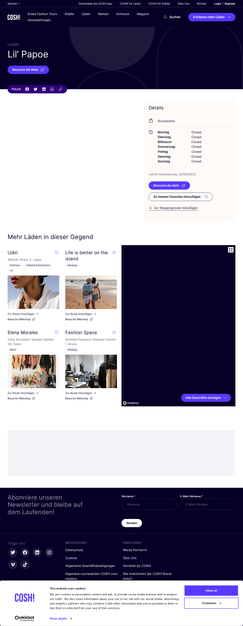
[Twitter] (35, 89)
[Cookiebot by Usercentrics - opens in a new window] (24, 618)
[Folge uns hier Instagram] (49, 552)
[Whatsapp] (52, 89)
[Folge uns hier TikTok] (25, 564)
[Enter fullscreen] (231, 250)
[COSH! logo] (14, 17)
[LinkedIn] (44, 89)
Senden (131, 523)
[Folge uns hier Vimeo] (12, 564)
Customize (209, 603)
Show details (58, 618)
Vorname (128, 496)
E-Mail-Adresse (191, 496)
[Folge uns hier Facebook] (25, 552)
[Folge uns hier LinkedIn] (37, 552)
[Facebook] (27, 89)
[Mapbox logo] (131, 403)
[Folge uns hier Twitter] (12, 552)
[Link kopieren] (60, 89)
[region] (178, 325)
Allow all (211, 590)
